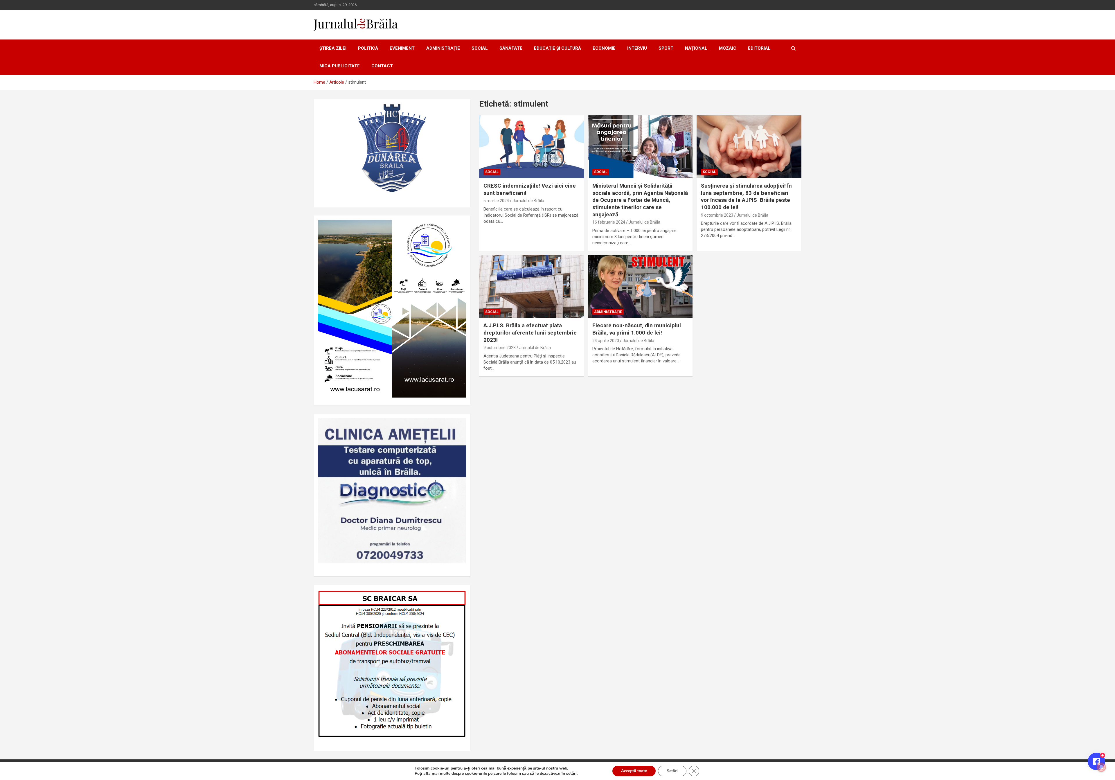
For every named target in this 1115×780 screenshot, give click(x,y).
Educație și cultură (557, 48)
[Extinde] (458, 426)
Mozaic (727, 48)
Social (480, 48)
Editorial (759, 48)
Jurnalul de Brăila (528, 200)
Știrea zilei (332, 48)
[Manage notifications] (1101, 767)
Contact (382, 66)
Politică (368, 48)
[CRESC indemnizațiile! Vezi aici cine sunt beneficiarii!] (531, 146)
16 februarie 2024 (608, 222)
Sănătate (510, 48)
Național (696, 48)
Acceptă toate (634, 771)
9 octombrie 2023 (717, 215)
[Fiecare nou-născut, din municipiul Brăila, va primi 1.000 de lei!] (640, 286)
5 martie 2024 (496, 200)
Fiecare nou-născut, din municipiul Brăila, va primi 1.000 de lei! (636, 329)
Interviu (637, 48)
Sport (666, 48)
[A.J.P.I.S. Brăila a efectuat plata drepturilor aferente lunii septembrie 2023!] (531, 286)
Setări (672, 771)
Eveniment (402, 48)
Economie (604, 48)
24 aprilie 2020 (605, 340)
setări (571, 773)
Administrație (443, 48)
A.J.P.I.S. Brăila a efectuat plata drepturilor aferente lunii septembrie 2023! (530, 332)
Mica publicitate (339, 66)
